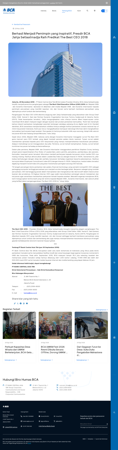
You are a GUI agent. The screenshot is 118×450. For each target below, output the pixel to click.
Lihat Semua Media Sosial (47, 426)
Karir (79, 11)
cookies (52, 3)
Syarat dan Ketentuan (101, 439)
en (106, 11)
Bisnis (54, 11)
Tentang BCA (67, 11)
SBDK (84, 439)
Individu (43, 11)
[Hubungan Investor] (114, 112)
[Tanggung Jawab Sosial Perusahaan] (114, 337)
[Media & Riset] (114, 412)
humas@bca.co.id (30, 293)
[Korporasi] (114, 37)
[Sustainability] (114, 262)
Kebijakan (90, 439)
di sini (29, 443)
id (103, 11)
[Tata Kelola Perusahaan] (114, 187)
